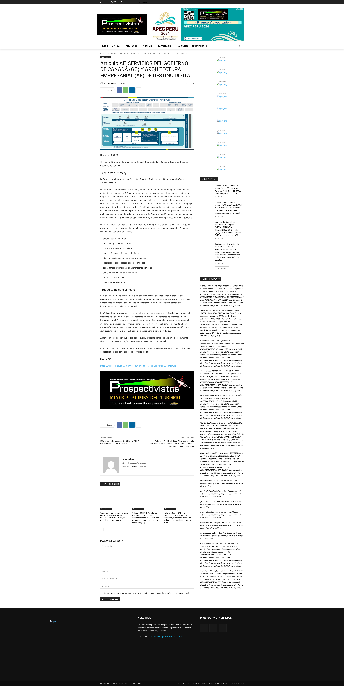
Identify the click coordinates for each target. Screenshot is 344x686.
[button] (240, 46)
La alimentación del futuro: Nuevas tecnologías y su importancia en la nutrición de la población (221, 483)
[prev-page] (102, 529)
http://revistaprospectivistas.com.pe (134, 463)
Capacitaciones (112, 53)
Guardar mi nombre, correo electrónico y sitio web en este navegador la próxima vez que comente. (147, 593)
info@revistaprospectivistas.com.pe (166, 636)
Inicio (102, 53)
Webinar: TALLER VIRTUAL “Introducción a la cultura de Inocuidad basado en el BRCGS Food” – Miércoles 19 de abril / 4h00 (172, 444)
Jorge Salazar (111, 83)
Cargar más (221, 268)
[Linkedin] (132, 90)
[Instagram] (242, 1)
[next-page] (106, 529)
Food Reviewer (206, 480)
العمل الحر (204, 501)
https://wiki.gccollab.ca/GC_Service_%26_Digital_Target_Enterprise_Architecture (138, 366)
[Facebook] (238, 1)
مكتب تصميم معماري (208, 533)
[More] (138, 90)
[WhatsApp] (125, 90)
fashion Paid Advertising (210, 491)
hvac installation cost (209, 512)
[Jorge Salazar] (102, 83)
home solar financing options (212, 522)
